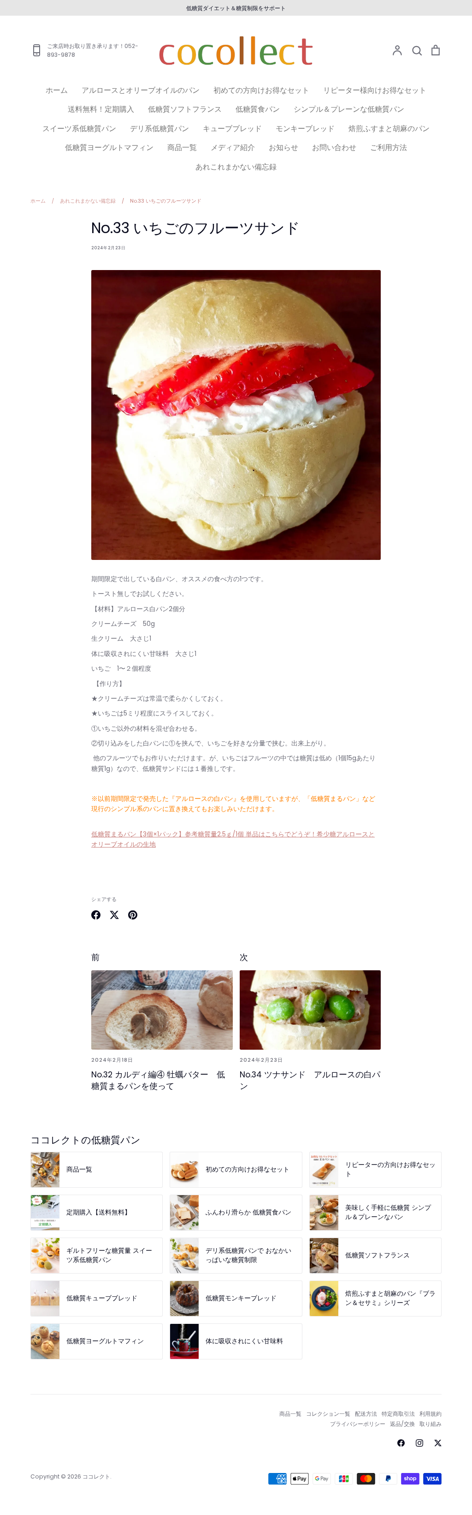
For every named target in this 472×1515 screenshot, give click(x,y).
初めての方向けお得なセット (261, 90)
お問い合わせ (334, 147)
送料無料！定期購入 (101, 109)
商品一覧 (182, 147)
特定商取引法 (398, 1414)
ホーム (57, 90)
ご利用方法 (388, 147)
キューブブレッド (232, 128)
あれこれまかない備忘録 (236, 167)
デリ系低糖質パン (159, 128)
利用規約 (430, 1414)
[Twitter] (438, 1443)
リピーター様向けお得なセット (374, 90)
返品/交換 (402, 1424)
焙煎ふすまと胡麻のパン (389, 128)
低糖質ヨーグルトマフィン (109, 147)
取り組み (430, 1424)
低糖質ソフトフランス (185, 109)
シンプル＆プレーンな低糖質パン (349, 109)
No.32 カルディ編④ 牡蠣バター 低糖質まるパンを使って (158, 1080)
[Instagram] (419, 1443)
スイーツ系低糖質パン (79, 128)
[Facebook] (401, 1443)
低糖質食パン (258, 109)
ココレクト (96, 1476)
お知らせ (283, 147)
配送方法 (366, 1414)
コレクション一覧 (328, 1414)
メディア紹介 (233, 147)
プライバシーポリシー (357, 1424)
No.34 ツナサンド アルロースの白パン (310, 1080)
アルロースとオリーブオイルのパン (141, 90)
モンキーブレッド (305, 128)
